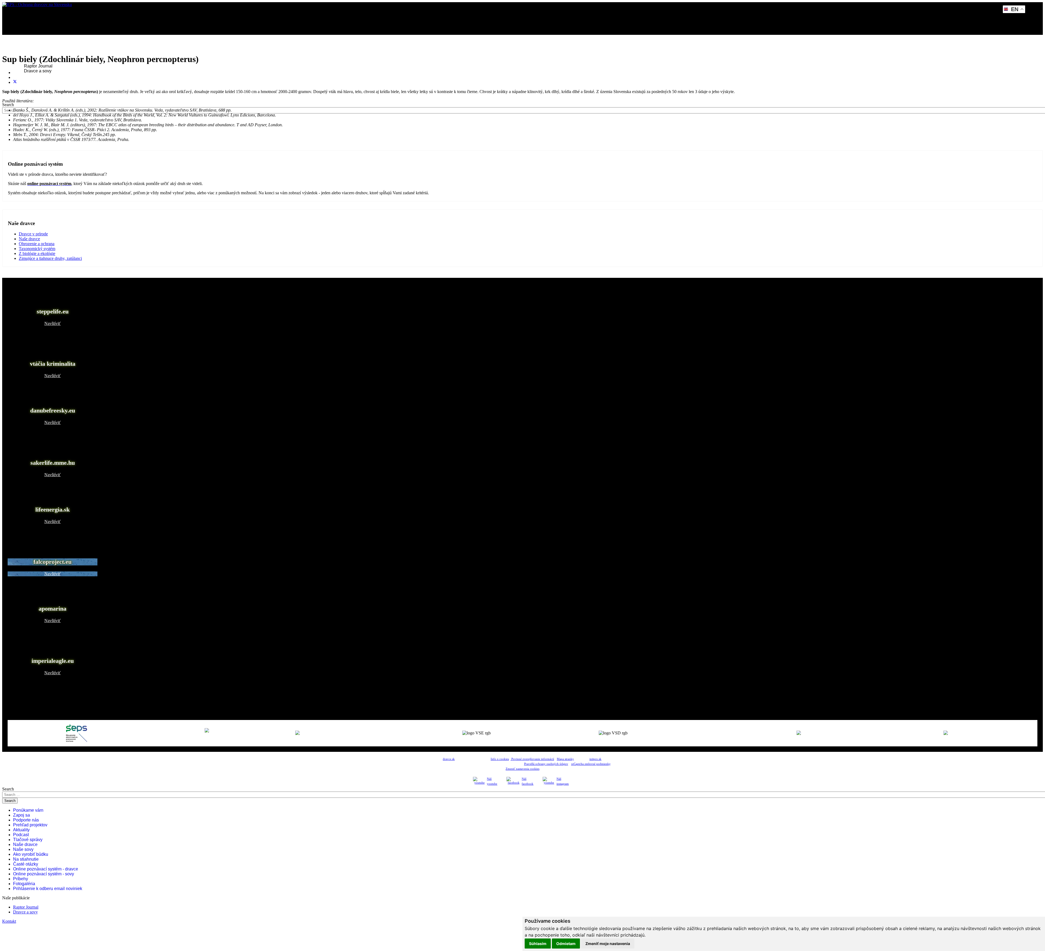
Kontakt (24, 85)
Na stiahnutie (26, 859)
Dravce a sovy (37, 71)
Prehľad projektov (30, 825)
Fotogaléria (24, 883)
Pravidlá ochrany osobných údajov (546, 763)
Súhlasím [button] (537, 943)
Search (8, 104)
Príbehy (20, 878)
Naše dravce (29, 238)
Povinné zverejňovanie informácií (532, 759)
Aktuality (21, 829)
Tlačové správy (27, 839)
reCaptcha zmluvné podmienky (590, 763)
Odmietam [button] (566, 943)
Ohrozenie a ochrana (36, 243)
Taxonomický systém (37, 248)
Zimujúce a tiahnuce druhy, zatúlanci (50, 258)
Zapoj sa (21, 815)
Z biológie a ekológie (37, 253)
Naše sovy (23, 849)
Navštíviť (52, 323)
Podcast (21, 834)
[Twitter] (15, 82)
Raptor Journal (38, 66)
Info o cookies (500, 759)
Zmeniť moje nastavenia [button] (607, 943)
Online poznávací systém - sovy (43, 874)
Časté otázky (25, 864)
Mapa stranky (565, 759)
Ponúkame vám (28, 810)
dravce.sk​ (449, 759)
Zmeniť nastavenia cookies (522, 768)
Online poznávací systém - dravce (45, 869)
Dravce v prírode (33, 234)
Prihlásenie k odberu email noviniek (47, 888)
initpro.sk (595, 759)
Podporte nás (26, 820)
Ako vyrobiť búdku (30, 854)
